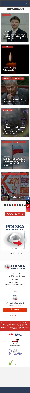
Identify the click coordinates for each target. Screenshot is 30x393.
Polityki (15, 291)
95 (25, 204)
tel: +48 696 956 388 (15, 282)
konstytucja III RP (6, 78)
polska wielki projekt (7, 142)
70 (10, 204)
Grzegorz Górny (6, 15)
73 (17, 204)
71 (12, 204)
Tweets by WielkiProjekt (15, 254)
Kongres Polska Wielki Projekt (9, 173)
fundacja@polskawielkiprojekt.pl (15, 284)
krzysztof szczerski (22, 173)
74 (20, 204)
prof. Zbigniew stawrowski (18, 78)
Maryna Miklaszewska (7, 46)
